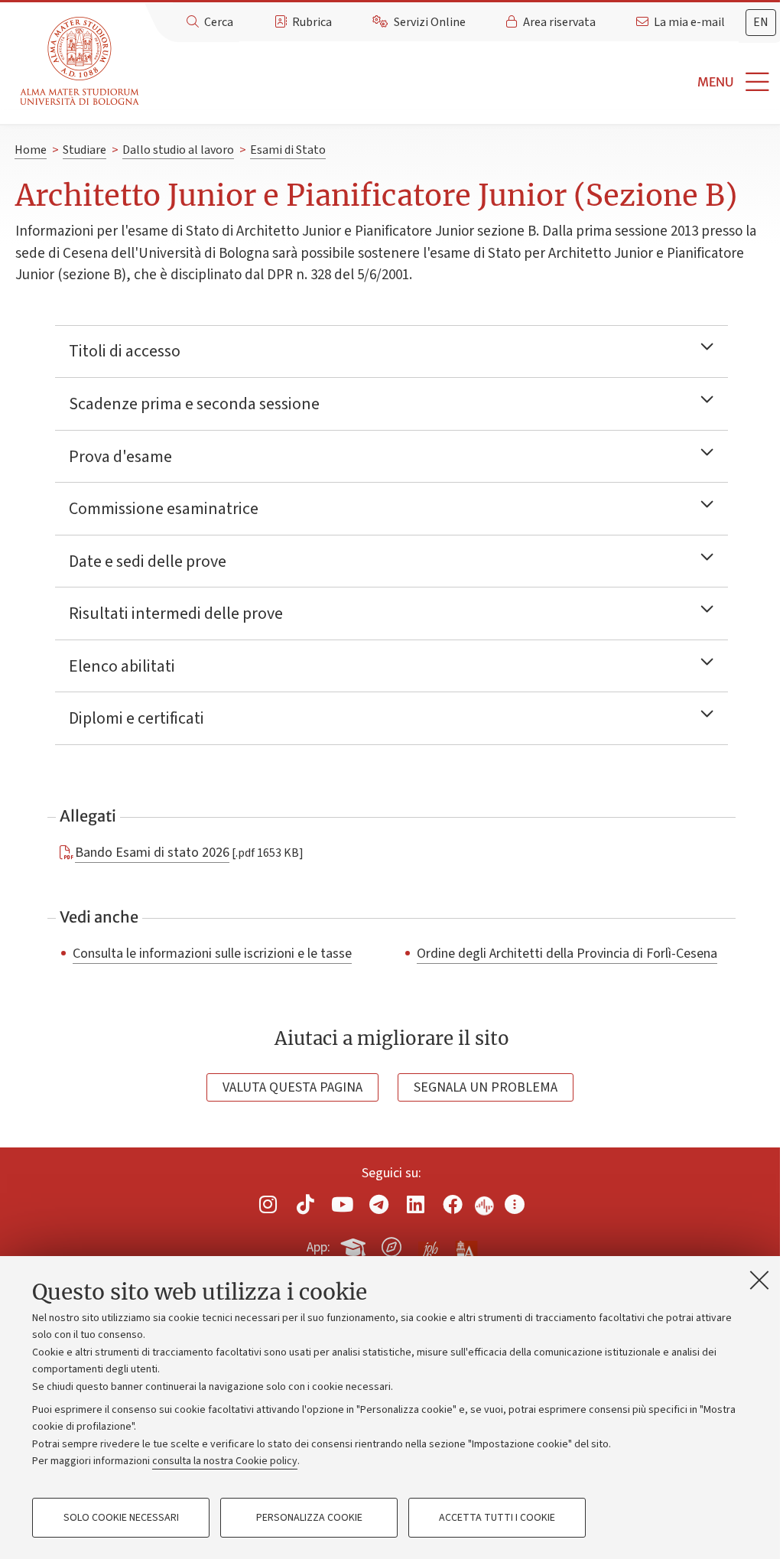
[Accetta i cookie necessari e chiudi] (759, 1280)
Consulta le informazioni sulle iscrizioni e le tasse (212, 953)
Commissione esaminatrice (163, 508)
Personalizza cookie (309, 1517)
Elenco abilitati (122, 666)
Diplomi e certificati (136, 718)
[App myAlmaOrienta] (391, 1244)
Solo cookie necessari (121, 1517)
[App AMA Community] (465, 1246)
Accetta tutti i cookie (497, 1517)
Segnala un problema (485, 1087)
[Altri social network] (514, 1204)
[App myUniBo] (355, 1244)
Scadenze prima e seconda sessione (194, 404)
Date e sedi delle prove (147, 561)
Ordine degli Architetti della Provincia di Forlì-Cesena (567, 953)
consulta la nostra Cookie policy (224, 1461)
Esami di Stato (288, 150)
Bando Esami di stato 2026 (152, 852)
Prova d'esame (120, 456)
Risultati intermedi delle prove (176, 613)
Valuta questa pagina (292, 1087)
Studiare (84, 150)
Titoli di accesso (124, 351)
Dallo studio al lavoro (178, 150)
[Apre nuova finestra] (268, 1204)
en (760, 22)
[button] (464, 82)
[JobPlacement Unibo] (429, 1244)
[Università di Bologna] (81, 61)
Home (31, 150)
